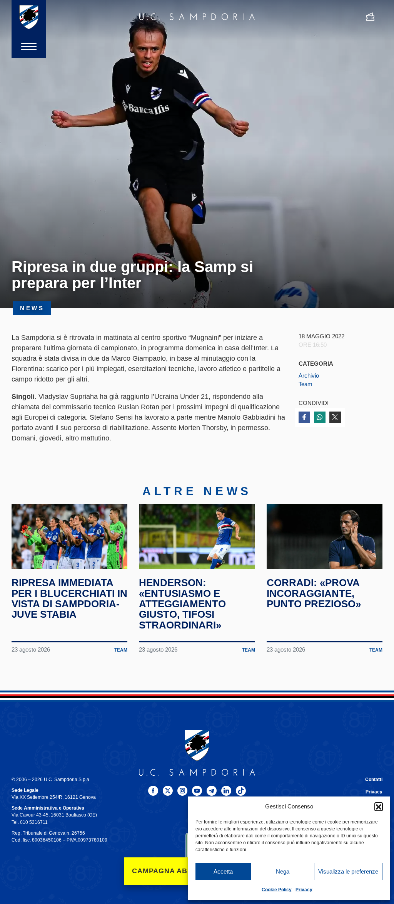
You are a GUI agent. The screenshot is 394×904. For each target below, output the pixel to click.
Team (305, 384)
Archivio (309, 376)
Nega (282, 871)
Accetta (223, 871)
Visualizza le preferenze (348, 871)
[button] (378, 806)
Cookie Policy (277, 889)
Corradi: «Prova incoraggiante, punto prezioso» (314, 593)
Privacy (304, 889)
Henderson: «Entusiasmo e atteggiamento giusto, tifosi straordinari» (182, 603)
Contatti (373, 779)
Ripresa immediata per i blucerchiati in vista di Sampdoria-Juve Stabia (69, 598)
